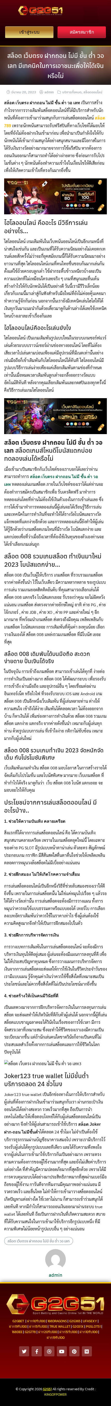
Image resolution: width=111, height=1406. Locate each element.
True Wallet (59, 1326)
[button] (91, 15)
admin (49, 91)
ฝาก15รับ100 (38, 1326)
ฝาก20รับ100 (47, 1331)
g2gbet (18, 1321)
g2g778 (30, 1331)
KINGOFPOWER (55, 1394)
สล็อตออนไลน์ (92, 91)
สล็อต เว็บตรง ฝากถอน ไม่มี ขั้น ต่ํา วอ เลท (38, 1240)
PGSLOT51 (93, 1326)
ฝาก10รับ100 (36, 1321)
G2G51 (47, 1389)
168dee (17, 1331)
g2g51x (78, 1326)
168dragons (57, 1321)
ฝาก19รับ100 (18, 1326)
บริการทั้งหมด (72, 91)
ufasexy (90, 1321)
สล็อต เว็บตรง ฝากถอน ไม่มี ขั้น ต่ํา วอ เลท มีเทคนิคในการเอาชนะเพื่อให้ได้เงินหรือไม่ (55, 65)
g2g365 (75, 1321)
